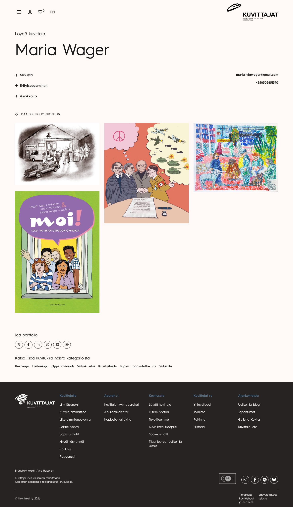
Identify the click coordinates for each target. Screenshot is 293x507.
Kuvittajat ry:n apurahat (121, 404)
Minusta (26, 75)
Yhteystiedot (202, 404)
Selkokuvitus (86, 366)
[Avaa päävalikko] (19, 12)
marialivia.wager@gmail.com (257, 74)
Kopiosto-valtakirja (117, 419)
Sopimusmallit (69, 434)
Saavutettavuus (144, 366)
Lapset (125, 366)
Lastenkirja (40, 366)
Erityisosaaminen (33, 86)
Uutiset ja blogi (249, 404)
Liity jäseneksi (69, 404)
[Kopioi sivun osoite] (67, 345)
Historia (199, 427)
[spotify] (264, 480)
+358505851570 (267, 82)
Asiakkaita (28, 96)
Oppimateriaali (62, 366)
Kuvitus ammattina (73, 412)
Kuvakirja (22, 366)
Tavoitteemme (159, 419)
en (52, 12)
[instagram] (245, 480)
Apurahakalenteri (116, 412)
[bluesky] (274, 480)
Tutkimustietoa (159, 412)
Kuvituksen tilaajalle (163, 427)
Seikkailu (165, 366)
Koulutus (65, 449)
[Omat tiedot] (30, 12)
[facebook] (255, 480)
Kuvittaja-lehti (247, 427)
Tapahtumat (246, 412)
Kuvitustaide (107, 366)
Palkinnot (200, 419)
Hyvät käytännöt (72, 441)
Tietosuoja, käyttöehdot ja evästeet (246, 498)
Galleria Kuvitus (249, 419)
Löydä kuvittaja (30, 33)
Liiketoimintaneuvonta (75, 419)
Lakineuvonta (69, 427)
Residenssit (67, 456)
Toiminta (199, 412)
